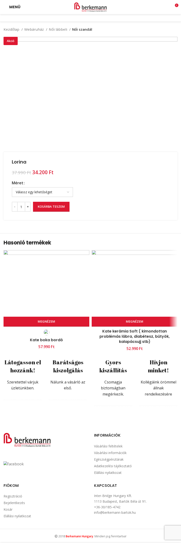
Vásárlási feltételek (108, 446)
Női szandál (82, 29)
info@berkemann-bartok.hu (115, 512)
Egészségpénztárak (108, 459)
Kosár (8, 509)
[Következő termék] (175, 29)
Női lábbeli (58, 29)
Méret (17, 182)
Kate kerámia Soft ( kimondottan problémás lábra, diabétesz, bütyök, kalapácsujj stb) (134, 336)
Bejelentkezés (14, 503)
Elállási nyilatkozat (108, 472)
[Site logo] (90, 6)
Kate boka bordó (46, 340)
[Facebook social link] (87, 17)
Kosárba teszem (51, 206)
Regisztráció (13, 496)
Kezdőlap (12, 29)
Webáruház (34, 29)
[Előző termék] (165, 29)
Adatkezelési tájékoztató (113, 466)
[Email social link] (93, 17)
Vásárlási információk (110, 452)
